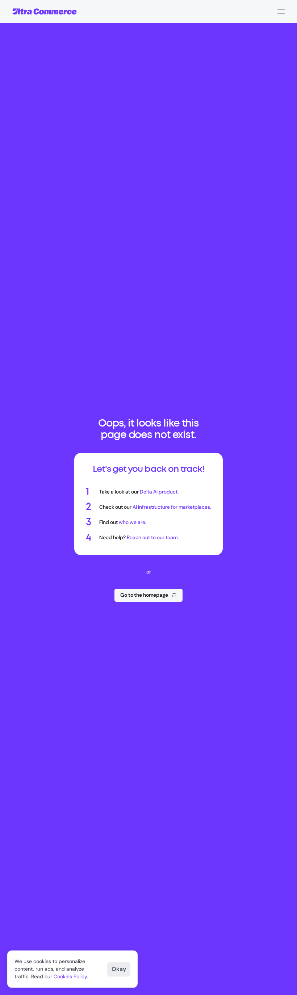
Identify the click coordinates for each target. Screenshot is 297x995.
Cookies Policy (70, 976)
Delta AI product (158, 491)
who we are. (132, 522)
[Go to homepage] (44, 12)
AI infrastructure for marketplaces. (172, 507)
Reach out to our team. (153, 537)
